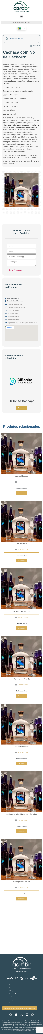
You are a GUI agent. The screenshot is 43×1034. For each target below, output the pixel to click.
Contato (11, 1003)
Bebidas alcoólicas (21, 488)
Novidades (12, 997)
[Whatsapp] (32, 1014)
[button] (21, 16)
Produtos (12, 985)
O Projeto (12, 991)
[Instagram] (10, 1014)
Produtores (12, 988)
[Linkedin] (27, 1014)
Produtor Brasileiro (15, 994)
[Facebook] (16, 1014)
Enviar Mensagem (15, 270)
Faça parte (12, 1000)
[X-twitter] (21, 1014)
